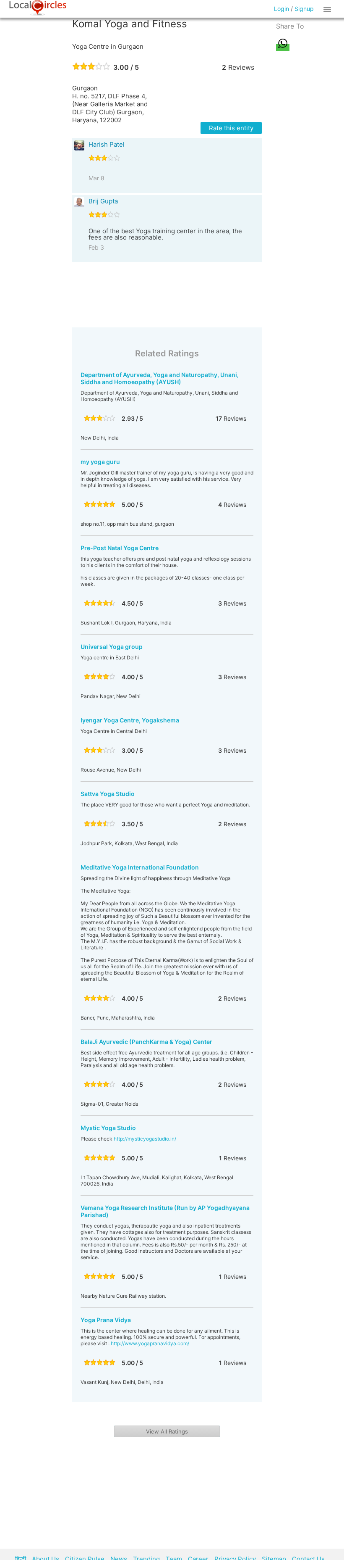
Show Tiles (328, 8)
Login (281, 8)
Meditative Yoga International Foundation (140, 867)
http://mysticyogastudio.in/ (145, 1139)
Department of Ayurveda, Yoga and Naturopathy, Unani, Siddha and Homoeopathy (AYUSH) (160, 378)
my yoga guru (100, 461)
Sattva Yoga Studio (108, 793)
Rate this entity (231, 128)
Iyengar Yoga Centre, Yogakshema (130, 720)
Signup (304, 8)
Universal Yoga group (112, 646)
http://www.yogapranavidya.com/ (150, 1343)
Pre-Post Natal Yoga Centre (120, 547)
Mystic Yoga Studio (108, 1127)
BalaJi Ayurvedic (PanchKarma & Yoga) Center (146, 1041)
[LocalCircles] (38, 8)
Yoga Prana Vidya (106, 1319)
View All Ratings (167, 1431)
